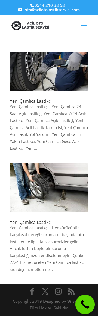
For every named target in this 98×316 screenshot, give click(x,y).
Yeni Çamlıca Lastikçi (31, 101)
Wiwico (75, 301)
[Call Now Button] (85, 304)
